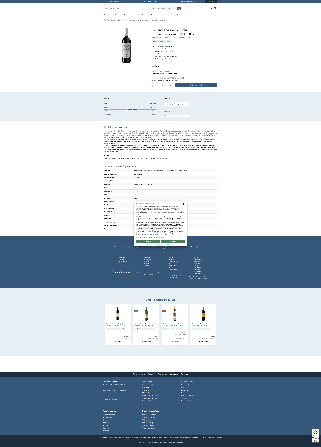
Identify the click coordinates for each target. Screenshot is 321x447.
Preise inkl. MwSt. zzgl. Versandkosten (165, 73)
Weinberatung (148, 381)
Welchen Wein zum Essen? (150, 395)
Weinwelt (212, 1)
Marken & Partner (187, 385)
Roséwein (106, 428)
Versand (184, 398)
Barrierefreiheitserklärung (189, 401)
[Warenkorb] (215, 8)
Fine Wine (106, 423)
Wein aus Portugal (148, 423)
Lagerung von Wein (148, 385)
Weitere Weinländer (148, 428)
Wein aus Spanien (148, 425)
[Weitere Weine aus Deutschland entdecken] (136, 307)
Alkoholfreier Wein (109, 415)
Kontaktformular (123, 390)
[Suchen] (179, 8)
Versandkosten (129, 437)
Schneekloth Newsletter (149, 401)
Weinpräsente (146, 387)
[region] (126, 46)
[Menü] (318, 430)
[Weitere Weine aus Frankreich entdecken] (107, 307)
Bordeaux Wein (108, 417)
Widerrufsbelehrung (187, 395)
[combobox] (162, 8)
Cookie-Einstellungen (217, 437)
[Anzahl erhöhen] (170, 85)
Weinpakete (146, 390)
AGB (182, 387)
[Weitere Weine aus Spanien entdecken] (193, 307)
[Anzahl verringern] (154, 85)
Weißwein (106, 431)
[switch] (315, 441)
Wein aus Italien (147, 420)
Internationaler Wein (150, 411)
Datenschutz (185, 390)
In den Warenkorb (196, 85)
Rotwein (106, 425)
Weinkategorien (109, 411)
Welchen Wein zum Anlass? (150, 398)
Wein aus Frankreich (148, 417)
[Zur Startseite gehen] (112, 8)
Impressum (185, 393)
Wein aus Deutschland (149, 415)
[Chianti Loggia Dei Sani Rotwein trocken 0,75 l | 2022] (126, 46)
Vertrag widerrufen (111, 399)
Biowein (105, 420)
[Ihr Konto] (211, 8)
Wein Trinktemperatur (149, 393)
